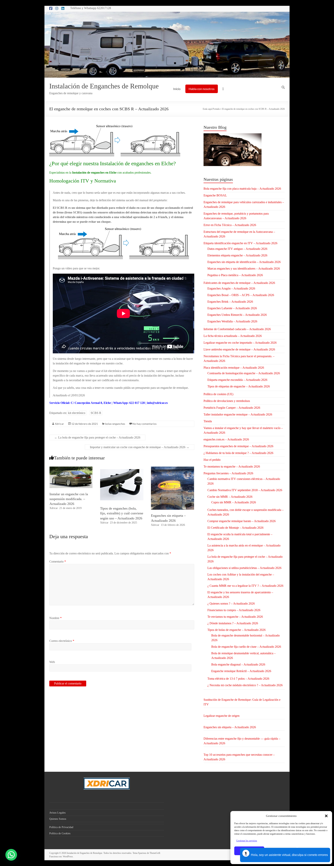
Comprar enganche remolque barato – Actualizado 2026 (241, 521)
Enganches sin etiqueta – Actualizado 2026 (230, 727)
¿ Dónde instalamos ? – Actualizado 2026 (232, 623)
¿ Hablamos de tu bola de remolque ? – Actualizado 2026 (238, 453)
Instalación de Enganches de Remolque (104, 86)
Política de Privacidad (61, 827)
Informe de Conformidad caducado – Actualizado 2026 (237, 329)
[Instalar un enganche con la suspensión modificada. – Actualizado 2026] (71, 468)
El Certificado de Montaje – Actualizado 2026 (235, 527)
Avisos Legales (57, 812)
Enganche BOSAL (215, 195)
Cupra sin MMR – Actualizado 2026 (233, 502)
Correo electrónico (61, 640)
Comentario (57, 561)
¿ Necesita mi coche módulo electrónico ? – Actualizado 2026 (245, 685)
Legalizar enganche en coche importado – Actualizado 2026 (240, 342)
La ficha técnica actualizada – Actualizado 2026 (233, 335)
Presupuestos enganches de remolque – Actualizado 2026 (238, 446)
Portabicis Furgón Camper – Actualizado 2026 (232, 407)
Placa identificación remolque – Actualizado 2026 (234, 367)
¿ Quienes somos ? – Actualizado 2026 (231, 603)
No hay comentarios (144, 423)
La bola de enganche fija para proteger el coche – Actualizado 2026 (97, 437)
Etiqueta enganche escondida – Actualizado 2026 (237, 379)
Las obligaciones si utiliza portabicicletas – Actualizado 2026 (244, 568)
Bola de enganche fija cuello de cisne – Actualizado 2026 (246, 646)
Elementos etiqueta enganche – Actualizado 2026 (237, 255)
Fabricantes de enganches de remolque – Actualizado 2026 (239, 282)
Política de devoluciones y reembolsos (227, 401)
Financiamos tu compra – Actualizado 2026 (233, 610)
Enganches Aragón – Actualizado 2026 (231, 288)
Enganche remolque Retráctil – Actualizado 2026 (241, 671)
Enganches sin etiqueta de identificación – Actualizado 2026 (244, 262)
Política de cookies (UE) (218, 394)
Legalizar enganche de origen (221, 715)
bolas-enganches (115, 423)
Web (52, 662)
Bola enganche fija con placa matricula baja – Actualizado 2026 (242, 188)
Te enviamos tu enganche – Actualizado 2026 (235, 616)
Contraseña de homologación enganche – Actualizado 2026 (243, 373)
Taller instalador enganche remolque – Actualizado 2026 (238, 414)
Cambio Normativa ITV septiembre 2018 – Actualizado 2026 (244, 490)
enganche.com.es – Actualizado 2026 (226, 439)
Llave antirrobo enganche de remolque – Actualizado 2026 (239, 349)
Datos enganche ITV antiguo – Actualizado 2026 (237, 248)
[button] (326, 816)
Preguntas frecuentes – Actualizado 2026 (228, 473)
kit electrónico (76, 413)
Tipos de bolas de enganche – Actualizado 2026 (236, 629)
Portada (216, 109)
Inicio (177, 89)
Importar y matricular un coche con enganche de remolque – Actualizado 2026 (139, 447)
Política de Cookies (59, 833)
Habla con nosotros (202, 89)
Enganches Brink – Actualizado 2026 (230, 301)
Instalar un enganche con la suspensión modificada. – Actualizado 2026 (68, 499)
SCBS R (96, 413)
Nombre (55, 618)
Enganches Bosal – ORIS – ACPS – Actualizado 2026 (240, 295)
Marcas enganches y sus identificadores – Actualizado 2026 (243, 268)
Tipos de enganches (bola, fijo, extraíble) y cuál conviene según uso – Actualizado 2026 (121, 513)
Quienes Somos (57, 818)
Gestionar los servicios (246, 840)
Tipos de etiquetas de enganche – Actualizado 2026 (238, 386)
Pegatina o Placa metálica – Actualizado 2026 (235, 275)
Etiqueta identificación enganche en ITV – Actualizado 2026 (240, 243)
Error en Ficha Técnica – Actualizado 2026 (230, 225)
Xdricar (59, 423)
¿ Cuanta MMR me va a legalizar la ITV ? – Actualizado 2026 (245, 585)
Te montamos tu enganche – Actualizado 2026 (232, 466)
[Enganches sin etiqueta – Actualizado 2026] (172, 468)
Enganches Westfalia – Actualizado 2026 (232, 321)
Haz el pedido (212, 459)
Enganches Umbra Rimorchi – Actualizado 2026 (237, 314)
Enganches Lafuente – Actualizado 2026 (232, 308)
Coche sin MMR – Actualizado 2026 (229, 496)
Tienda (208, 421)
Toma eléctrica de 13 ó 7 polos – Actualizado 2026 (238, 678)
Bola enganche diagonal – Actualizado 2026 (238, 664)
